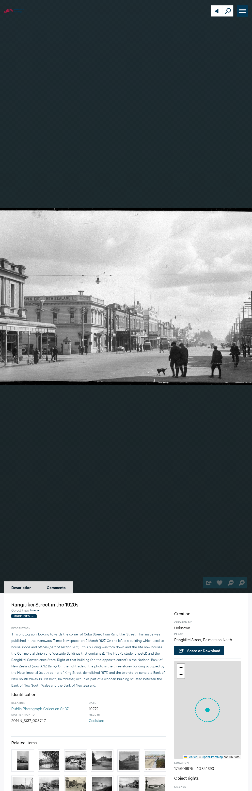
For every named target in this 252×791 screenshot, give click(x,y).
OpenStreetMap (212, 757)
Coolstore (96, 720)
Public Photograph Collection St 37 (40, 708)
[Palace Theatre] (22, 760)
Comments (56, 587)
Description (21, 587)
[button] (207, 710)
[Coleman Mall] (75, 760)
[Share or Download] (208, 582)
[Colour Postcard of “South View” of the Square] (155, 760)
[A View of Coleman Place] (49, 760)
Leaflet (192, 757)
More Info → (24, 616)
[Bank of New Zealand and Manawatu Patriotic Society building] (128, 760)
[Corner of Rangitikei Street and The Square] (102, 760)
